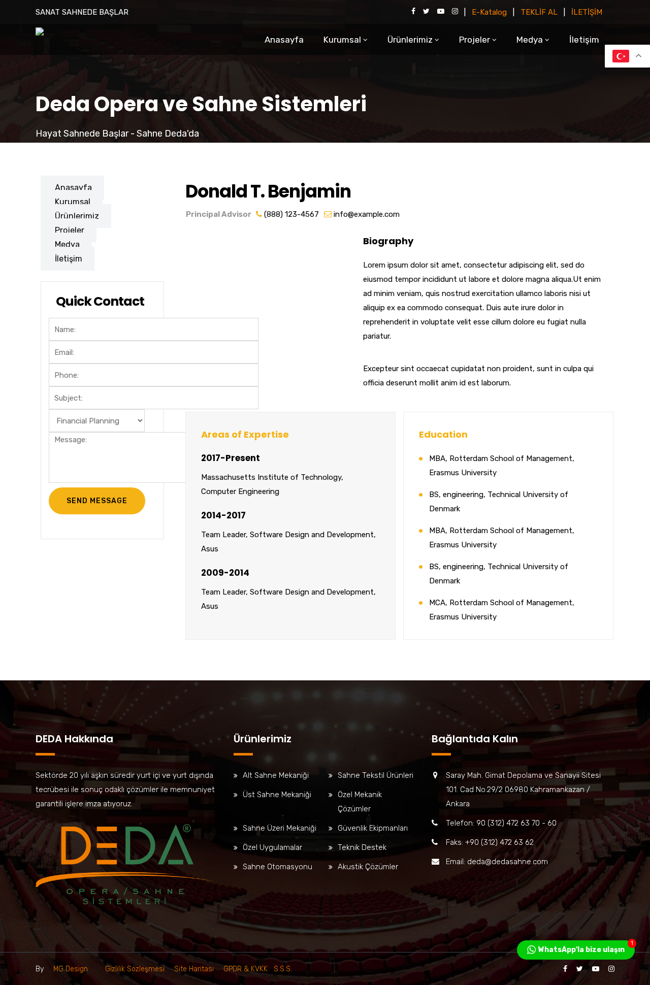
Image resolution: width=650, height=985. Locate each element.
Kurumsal (342, 40)
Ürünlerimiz (410, 40)
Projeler (474, 40)
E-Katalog (489, 12)
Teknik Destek (362, 847)
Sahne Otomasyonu (277, 866)
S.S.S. (281, 969)
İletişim (584, 40)
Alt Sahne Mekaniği (276, 775)
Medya (529, 40)
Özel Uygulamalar (272, 847)
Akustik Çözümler (368, 866)
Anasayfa (284, 40)
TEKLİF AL (539, 12)
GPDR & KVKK (246, 969)
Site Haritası (194, 969)
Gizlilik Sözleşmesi (135, 969)
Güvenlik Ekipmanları (373, 828)
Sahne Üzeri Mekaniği (279, 828)
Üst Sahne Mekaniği (277, 794)
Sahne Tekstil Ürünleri (375, 775)
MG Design (70, 969)
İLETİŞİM (586, 12)
